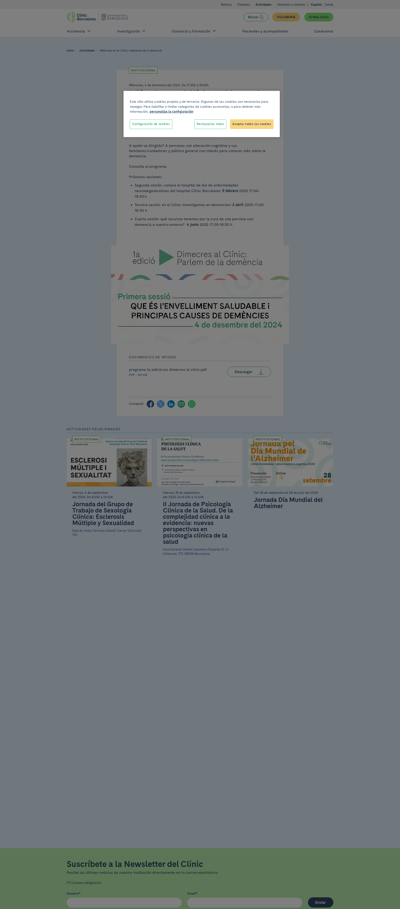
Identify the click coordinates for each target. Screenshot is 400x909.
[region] (202, 114)
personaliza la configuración (171, 112)
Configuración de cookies (151, 124)
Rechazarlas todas (210, 124)
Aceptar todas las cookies (251, 124)
